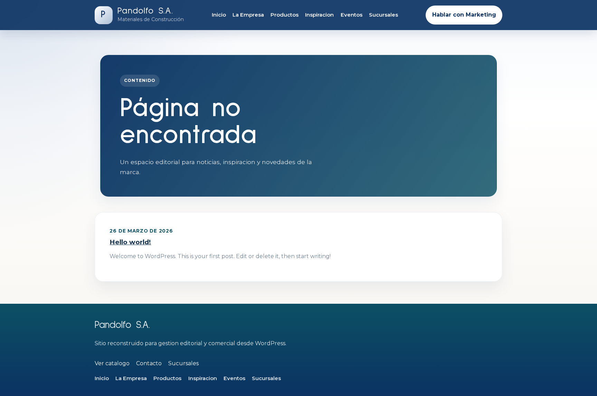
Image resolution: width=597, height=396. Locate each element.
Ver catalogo (112, 363)
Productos (284, 14)
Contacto (149, 363)
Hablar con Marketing (464, 14)
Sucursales (383, 14)
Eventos (351, 14)
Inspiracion (319, 14)
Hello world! (130, 242)
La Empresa (248, 14)
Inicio (219, 14)
